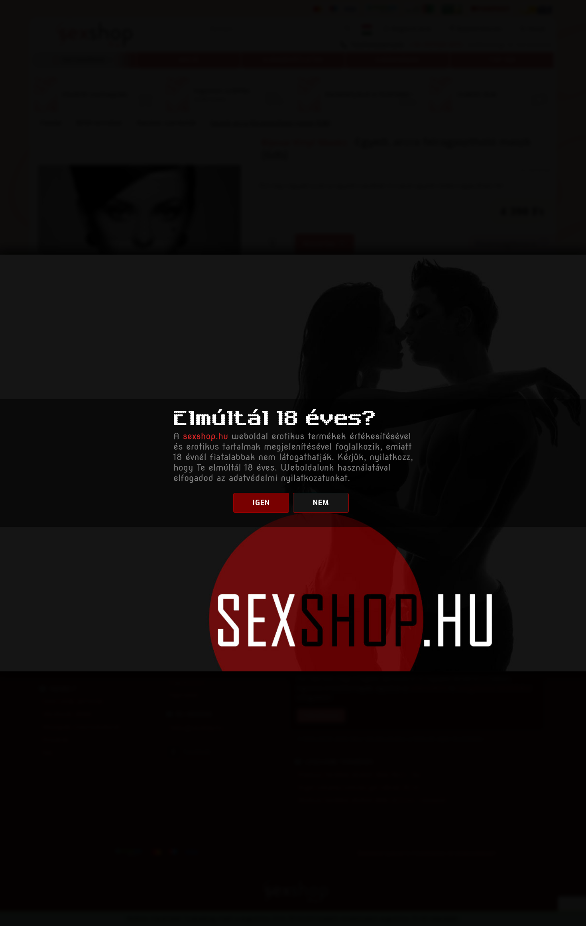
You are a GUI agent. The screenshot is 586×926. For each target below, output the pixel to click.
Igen (261, 503)
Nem (321, 503)
